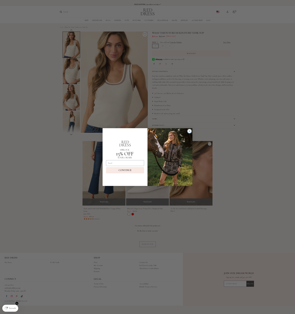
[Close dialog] (189, 131)
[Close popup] (16, 303)
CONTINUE (125, 170)
